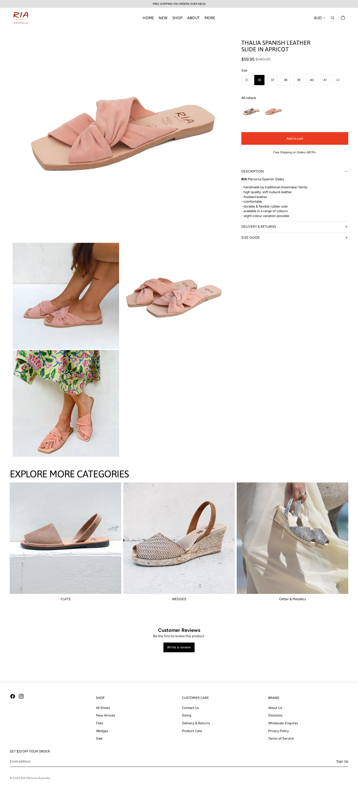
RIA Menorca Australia (35, 778)
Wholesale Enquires (283, 723)
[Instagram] (21, 696)
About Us (275, 708)
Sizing (186, 716)
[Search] (332, 17)
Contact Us (190, 708)
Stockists (275, 716)
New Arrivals (105, 716)
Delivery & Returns (196, 723)
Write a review (179, 647)
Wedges (102, 731)
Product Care (192, 731)
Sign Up (342, 761)
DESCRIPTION (252, 171)
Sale (99, 739)
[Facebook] (13, 696)
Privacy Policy (278, 731)
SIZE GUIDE (250, 238)
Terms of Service (281, 739)
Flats (99, 723)
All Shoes (103, 708)
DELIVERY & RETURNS (258, 227)
